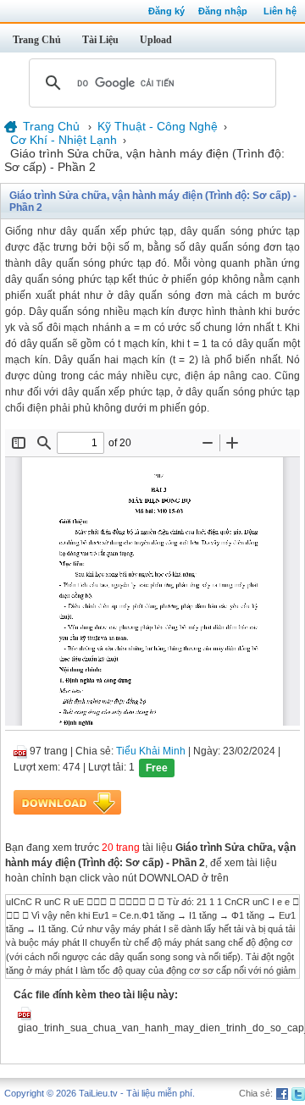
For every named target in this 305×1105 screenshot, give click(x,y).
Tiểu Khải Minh (151, 751)
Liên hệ (280, 11)
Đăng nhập (222, 11)
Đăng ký (166, 11)
